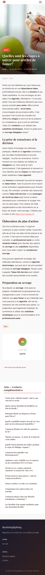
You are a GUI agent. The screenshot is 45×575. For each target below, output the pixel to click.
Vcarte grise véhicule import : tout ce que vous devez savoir (21, 399)
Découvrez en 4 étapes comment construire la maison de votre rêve (19, 469)
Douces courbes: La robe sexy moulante (21, 483)
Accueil (5, 78)
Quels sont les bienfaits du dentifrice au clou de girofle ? (21, 407)
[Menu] (40, 2)
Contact (5, 560)
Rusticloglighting (12, 527)
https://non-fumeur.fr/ (24, 214)
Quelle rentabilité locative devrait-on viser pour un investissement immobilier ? (22, 422)
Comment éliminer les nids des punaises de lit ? (21, 430)
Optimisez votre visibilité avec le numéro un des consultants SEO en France (22, 461)
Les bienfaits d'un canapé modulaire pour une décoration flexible (22, 505)
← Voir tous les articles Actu (14, 367)
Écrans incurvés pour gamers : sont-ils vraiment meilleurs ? (20, 477)
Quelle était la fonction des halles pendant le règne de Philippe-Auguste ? (22, 445)
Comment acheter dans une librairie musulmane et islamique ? (20, 497)
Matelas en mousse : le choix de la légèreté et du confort (22, 438)
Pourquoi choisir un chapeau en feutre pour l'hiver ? (20, 414)
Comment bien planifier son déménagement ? (16, 453)
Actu (6, 50)
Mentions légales (8, 556)
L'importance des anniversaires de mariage (19, 490)
